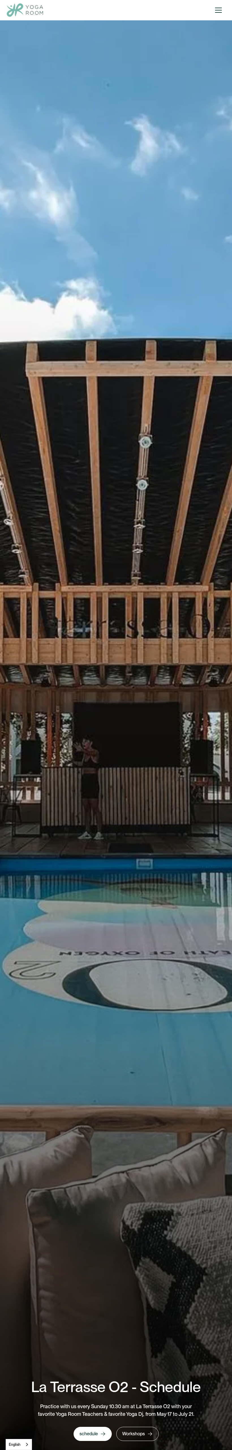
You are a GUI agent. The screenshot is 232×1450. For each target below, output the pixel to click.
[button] (218, 10)
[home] (25, 10)
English (14, 1444)
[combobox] (19, 1444)
